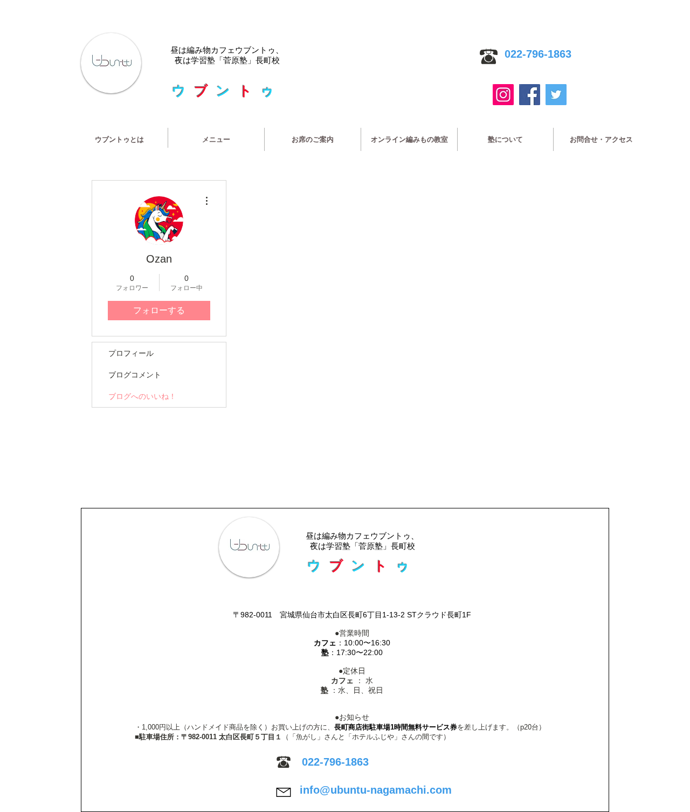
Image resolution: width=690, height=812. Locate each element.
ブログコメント (134, 374)
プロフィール (131, 353)
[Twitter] (556, 94)
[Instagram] (503, 94)
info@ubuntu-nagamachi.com (376, 790)
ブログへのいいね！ (142, 396)
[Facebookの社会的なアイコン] (529, 94)
